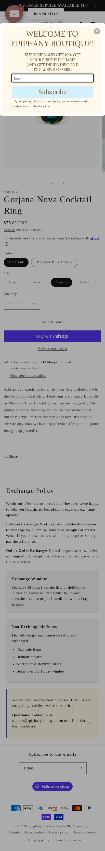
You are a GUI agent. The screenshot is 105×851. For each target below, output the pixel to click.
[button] (97, 31)
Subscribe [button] (52, 92)
